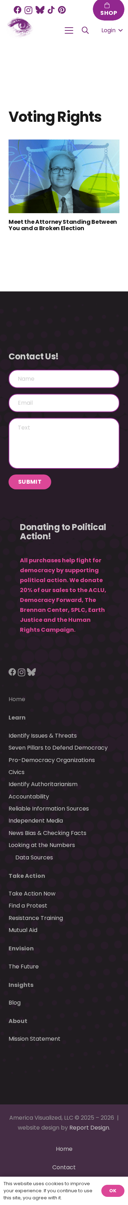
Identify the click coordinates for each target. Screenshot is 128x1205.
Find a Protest (28, 906)
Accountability (29, 796)
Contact (64, 1167)
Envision (21, 948)
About (18, 1021)
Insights (21, 985)
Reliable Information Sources (49, 809)
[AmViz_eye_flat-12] (20, 27)
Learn (17, 718)
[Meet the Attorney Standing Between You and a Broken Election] (64, 176)
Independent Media (36, 821)
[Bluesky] (31, 672)
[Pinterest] (62, 10)
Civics (17, 772)
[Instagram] (28, 10)
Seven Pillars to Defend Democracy (58, 748)
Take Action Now (32, 893)
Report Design (89, 1128)
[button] (69, 30)
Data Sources (34, 857)
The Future (24, 966)
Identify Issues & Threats (43, 736)
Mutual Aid (23, 930)
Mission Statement (34, 1039)
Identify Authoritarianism (43, 784)
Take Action (27, 876)
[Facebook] (17, 10)
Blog (15, 1003)
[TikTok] (51, 10)
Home (17, 699)
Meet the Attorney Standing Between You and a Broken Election (63, 225)
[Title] (40, 10)
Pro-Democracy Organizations (52, 760)
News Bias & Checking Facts (47, 833)
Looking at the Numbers (42, 845)
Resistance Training (36, 918)
